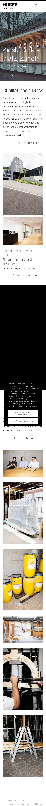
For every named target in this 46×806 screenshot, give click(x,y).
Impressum (8, 804)
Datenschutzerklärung (32, 804)
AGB (18, 804)
